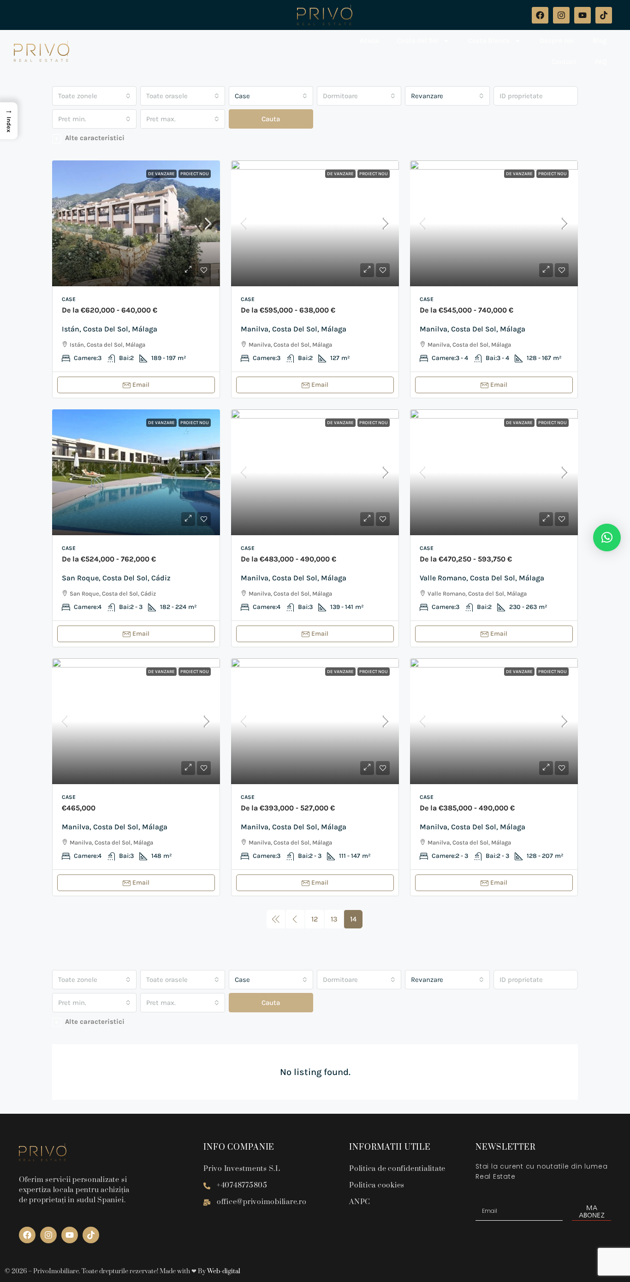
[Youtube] (582, 15)
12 (314, 919)
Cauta (271, 119)
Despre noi (557, 40)
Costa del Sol (417, 40)
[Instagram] (561, 15)
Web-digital (223, 1271)
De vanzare (161, 174)
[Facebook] (540, 15)
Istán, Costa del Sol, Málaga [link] (109, 329)
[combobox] (94, 96)
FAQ (601, 62)
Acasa (369, 40)
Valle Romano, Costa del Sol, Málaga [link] (482, 577)
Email (140, 385)
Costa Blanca (489, 40)
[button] (315, 138)
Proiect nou (194, 174)
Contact (564, 62)
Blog (600, 40)
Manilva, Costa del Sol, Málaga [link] (293, 329)
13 (334, 919)
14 (353, 919)
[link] (136, 223)
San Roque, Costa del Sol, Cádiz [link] (116, 577)
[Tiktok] (603, 15)
